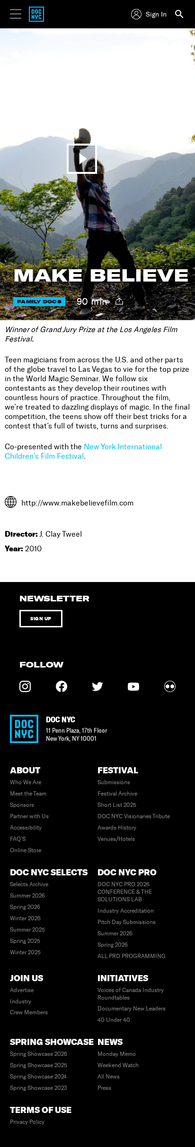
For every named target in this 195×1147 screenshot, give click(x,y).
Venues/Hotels (116, 839)
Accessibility (26, 827)
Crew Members (29, 1012)
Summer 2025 (27, 929)
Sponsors (22, 805)
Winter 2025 (25, 952)
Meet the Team (28, 793)
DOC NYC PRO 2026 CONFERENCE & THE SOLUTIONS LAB (125, 892)
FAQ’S (18, 839)
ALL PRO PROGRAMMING (132, 956)
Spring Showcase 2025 (38, 1065)
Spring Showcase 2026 (38, 1054)
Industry (20, 1001)
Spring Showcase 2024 (38, 1076)
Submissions (114, 782)
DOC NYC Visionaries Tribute (134, 816)
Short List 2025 (117, 805)
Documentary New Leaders (132, 1008)
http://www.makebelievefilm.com (77, 502)
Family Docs (39, 302)
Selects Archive (29, 884)
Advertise (22, 990)
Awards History (117, 827)
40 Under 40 (114, 1020)
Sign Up (41, 619)
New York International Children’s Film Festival (83, 451)
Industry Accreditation (126, 910)
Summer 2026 (27, 895)
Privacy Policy (27, 1122)
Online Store (25, 850)
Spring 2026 (25, 907)
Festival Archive (117, 793)
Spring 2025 (25, 941)
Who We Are (25, 782)
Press (104, 1088)
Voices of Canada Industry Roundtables (131, 994)
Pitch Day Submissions (127, 922)
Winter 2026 (25, 918)
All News (109, 1076)
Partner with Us (29, 816)
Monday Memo (117, 1054)
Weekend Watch (118, 1065)
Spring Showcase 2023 (38, 1088)
